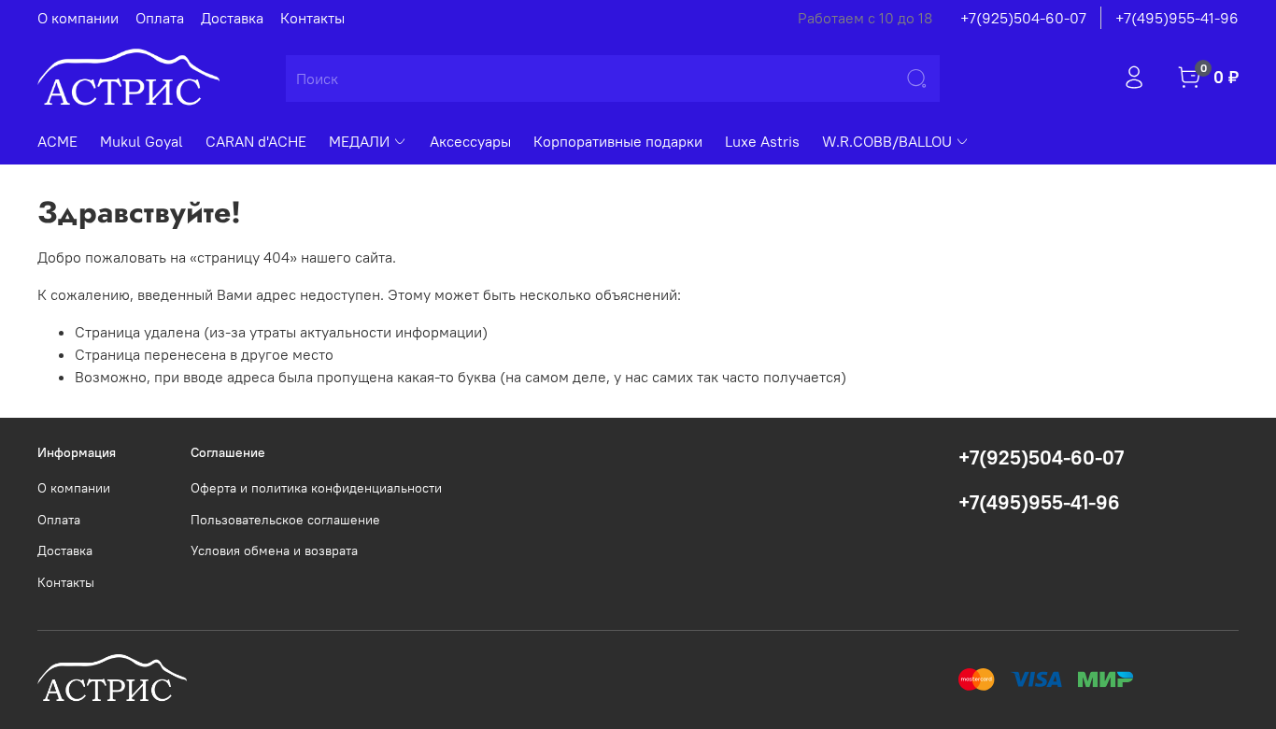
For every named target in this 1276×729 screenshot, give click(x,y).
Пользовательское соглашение (285, 519)
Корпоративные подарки (617, 141)
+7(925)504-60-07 (1023, 17)
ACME (57, 141)
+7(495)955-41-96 (1177, 17)
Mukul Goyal (141, 141)
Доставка (232, 17)
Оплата (159, 17)
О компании (78, 17)
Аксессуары (470, 141)
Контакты (312, 17)
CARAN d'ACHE (256, 141)
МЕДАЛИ (359, 141)
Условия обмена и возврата (274, 550)
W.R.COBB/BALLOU (887, 141)
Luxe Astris (762, 141)
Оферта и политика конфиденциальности (316, 487)
